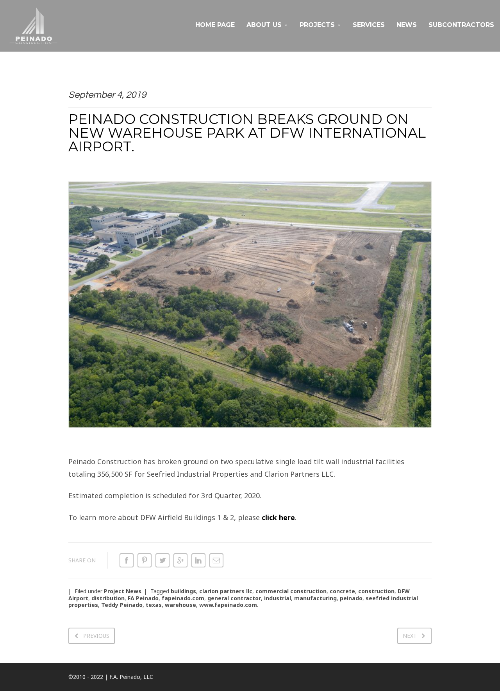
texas (154, 604)
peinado (351, 598)
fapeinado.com (183, 598)
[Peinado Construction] (33, 26)
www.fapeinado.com (228, 604)
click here (278, 517)
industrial (277, 598)
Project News (122, 591)
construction (376, 591)
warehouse (180, 604)
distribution (108, 598)
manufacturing (315, 598)
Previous (96, 635)
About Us (264, 25)
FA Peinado (143, 598)
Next (410, 635)
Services (369, 25)
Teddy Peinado (122, 604)
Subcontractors (461, 25)
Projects (317, 25)
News (406, 25)
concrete (342, 591)
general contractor (234, 598)
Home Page (215, 25)
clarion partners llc (225, 591)
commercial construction (291, 591)
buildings (183, 591)
